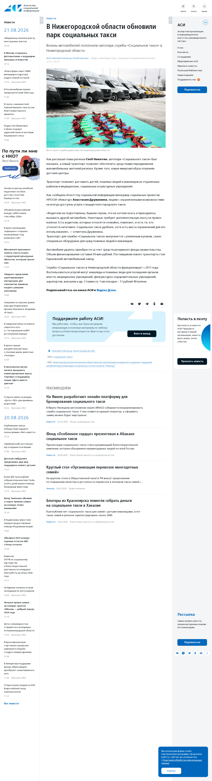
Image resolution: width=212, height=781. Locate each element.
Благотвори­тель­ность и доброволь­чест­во (92, 455)
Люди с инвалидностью (103, 58)
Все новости (11, 703)
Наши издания (185, 75)
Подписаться (192, 89)
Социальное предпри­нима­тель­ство (136, 58)
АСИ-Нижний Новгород (59, 58)
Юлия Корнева (80, 58)
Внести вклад (142, 333)
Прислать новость (187, 66)
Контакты (182, 52)
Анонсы (50, 488)
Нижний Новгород (62, 351)
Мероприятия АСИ (187, 61)
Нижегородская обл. (84, 351)
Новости (51, 18)
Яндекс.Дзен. (106, 290)
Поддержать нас (186, 79)
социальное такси (63, 356)
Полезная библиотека (189, 70)
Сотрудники (184, 56)
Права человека (77, 488)
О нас (180, 47)
